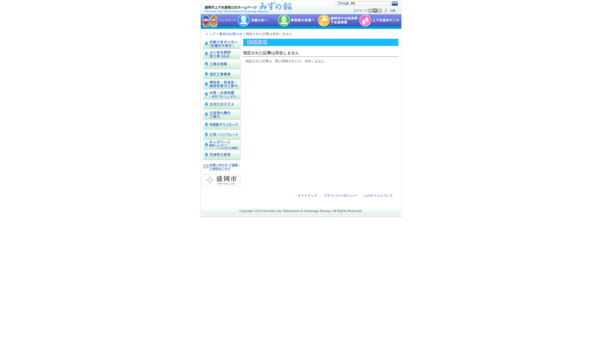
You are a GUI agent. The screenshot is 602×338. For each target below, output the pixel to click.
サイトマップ (307, 195)
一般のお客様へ (258, 21)
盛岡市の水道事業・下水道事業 (338, 21)
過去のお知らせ (230, 34)
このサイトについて (378, 195)
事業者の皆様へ (298, 21)
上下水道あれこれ (380, 21)
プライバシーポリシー (340, 195)
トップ (210, 34)
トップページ (219, 21)
